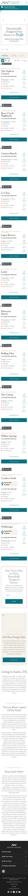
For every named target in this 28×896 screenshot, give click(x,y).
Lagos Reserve (8, 235)
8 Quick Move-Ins (14, 174)
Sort (25, 60)
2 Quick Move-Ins (14, 553)
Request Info (24, 73)
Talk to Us (24, 87)
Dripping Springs (7, 159)
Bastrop (5, 400)
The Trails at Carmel (7, 72)
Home (2, 49)
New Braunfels (6, 540)
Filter (18, 60)
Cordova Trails (8, 478)
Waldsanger (7, 526)
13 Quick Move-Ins (14, 92)
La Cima (5, 192)
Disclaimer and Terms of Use (14, 882)
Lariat (4, 271)
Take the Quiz (14, 659)
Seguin (4, 492)
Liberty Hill (5, 278)
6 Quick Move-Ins (14, 332)
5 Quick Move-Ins (14, 456)
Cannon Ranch (9, 153)
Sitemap (14, 886)
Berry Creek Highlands (7, 114)
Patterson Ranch (6, 312)
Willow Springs (9, 435)
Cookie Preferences (14, 888)
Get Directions (24, 79)
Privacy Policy (14, 884)
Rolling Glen (7, 353)
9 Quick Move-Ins (14, 134)
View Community (14, 97)
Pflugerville (5, 79)
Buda (4, 442)
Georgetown (6, 121)
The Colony (7, 394)
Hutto (4, 359)
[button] (3, 19)
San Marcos (6, 199)
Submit (14, 601)
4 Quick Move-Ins (14, 292)
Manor (4, 241)
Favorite (24, 83)
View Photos (8, 105)
